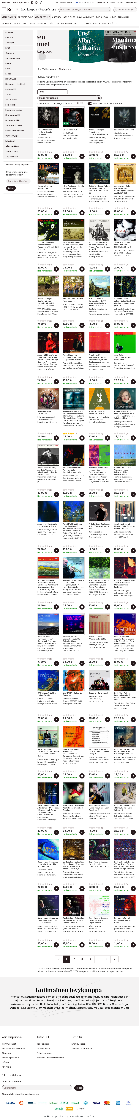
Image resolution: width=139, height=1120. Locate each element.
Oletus (67, 103)
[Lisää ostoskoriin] (56, 156)
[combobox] (85, 9)
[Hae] (108, 9)
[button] (30, 1094)
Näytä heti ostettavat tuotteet (108, 103)
